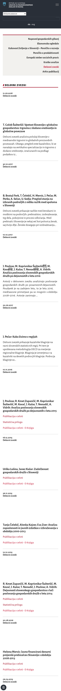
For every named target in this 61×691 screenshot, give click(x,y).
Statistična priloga (12, 422)
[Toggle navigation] (57, 4)
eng (33, 24)
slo (29, 24)
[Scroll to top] (55, 685)
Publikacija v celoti (13, 416)
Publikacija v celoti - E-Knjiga (18, 427)
